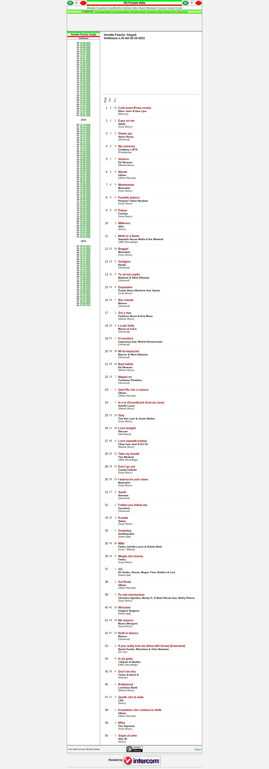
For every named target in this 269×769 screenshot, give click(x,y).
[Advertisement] (134, 22)
